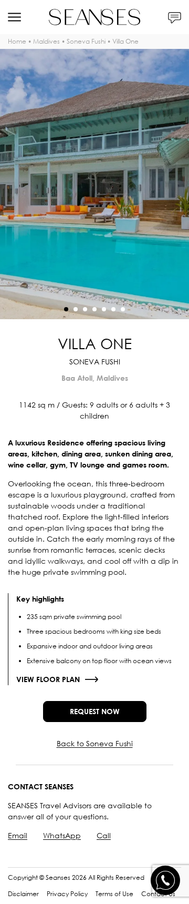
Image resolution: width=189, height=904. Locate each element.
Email (17, 835)
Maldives (46, 41)
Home (17, 41)
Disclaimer (23, 894)
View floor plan (48, 679)
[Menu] (14, 17)
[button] (66, 309)
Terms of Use (114, 894)
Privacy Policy (67, 894)
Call (104, 835)
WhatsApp (62, 835)
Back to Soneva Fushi (95, 743)
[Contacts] (174, 17)
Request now (95, 711)
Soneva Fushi (86, 41)
